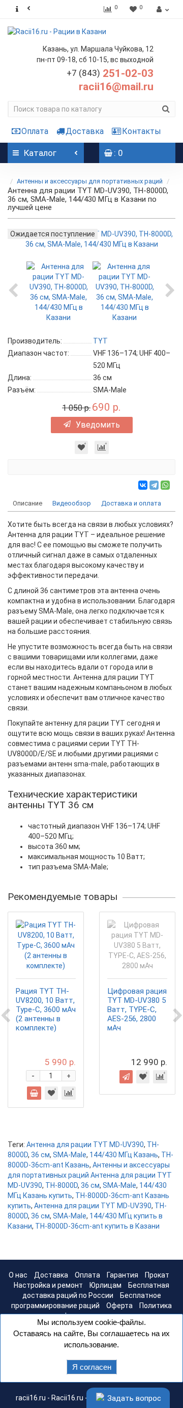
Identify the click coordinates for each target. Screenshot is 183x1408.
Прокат (157, 1275)
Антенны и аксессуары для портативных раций (90, 181)
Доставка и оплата (131, 503)
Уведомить (98, 425)
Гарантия (122, 1275)
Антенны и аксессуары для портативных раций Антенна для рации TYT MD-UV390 (90, 1175)
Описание (27, 503)
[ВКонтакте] (142, 485)
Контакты (141, 131)
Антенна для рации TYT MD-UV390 (85, 1144)
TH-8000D (61, 1185)
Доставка (85, 131)
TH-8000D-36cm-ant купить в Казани (97, 1226)
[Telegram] (154, 485)
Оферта (119, 1305)
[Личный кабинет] (161, 9)
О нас (18, 1275)
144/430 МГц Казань (123, 1155)
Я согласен (91, 1367)
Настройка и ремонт (48, 1285)
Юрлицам (105, 1285)
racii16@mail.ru (116, 87)
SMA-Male (69, 1155)
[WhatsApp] (165, 485)
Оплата (34, 131)
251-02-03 (110, 73)
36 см (40, 1155)
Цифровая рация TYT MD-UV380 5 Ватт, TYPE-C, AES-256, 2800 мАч (137, 1009)
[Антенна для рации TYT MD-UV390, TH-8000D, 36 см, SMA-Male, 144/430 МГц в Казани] (58, 291)
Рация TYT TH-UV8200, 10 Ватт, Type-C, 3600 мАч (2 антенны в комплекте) (46, 1009)
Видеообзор (71, 503)
